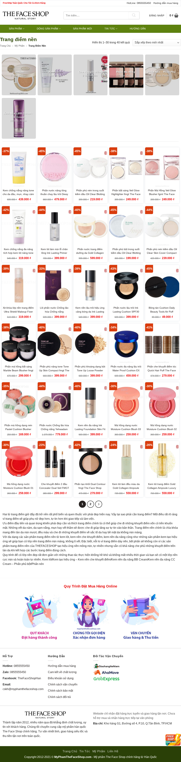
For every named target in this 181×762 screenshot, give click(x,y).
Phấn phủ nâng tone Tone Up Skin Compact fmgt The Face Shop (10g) (54, 370)
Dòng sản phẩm (47, 28)
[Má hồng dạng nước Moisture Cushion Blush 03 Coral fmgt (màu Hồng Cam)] (126, 402)
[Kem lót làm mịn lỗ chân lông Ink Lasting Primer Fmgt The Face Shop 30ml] (55, 226)
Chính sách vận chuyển (62, 684)
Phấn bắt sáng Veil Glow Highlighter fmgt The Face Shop (126, 194)
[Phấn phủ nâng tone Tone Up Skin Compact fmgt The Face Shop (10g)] (55, 343)
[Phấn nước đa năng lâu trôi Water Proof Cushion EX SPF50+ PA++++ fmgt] (126, 343)
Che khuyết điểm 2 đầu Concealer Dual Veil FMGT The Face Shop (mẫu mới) (54, 488)
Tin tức (109, 28)
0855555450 (22, 665)
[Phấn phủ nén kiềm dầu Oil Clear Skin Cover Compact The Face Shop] (162, 226)
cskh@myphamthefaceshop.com (23, 689)
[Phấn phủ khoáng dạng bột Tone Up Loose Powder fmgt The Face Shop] (91, 343)
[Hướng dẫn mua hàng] (90, 616)
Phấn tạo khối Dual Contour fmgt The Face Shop (90, 486)
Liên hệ (112, 751)
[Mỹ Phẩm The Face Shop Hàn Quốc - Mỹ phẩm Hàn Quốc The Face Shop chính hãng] (26, 15)
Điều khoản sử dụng (61, 678)
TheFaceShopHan (29, 678)
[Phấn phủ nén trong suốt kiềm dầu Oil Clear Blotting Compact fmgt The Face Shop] (91, 167)
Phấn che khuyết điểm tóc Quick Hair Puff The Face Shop (161, 370)
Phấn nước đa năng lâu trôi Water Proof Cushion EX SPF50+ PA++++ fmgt (126, 370)
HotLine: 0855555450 (139, 3)
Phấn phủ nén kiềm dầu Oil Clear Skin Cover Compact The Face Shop (162, 253)
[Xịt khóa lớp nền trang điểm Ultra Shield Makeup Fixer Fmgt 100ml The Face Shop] (19, 285)
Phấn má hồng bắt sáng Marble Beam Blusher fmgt (18, 368)
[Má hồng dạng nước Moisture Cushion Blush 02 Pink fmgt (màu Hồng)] (162, 402)
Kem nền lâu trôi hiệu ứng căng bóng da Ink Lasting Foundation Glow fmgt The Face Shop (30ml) (90, 313)
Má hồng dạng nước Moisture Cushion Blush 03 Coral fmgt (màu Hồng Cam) (126, 431)
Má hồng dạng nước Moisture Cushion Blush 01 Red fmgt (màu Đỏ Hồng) (18, 488)
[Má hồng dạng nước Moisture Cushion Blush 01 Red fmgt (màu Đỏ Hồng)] (19, 461)
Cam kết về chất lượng (62, 672)
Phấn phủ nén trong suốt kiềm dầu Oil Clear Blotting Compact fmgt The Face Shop (90, 196)
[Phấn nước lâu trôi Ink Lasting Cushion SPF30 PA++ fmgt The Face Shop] (126, 285)
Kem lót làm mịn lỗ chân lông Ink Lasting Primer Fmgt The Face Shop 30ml (54, 253)
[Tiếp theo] (98, 504)
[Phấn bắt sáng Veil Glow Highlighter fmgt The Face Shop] (126, 167)
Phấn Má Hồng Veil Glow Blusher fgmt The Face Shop (162, 194)
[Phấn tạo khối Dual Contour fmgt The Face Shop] (91, 461)
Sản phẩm (15, 28)
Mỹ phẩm (20, 45)
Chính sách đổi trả (59, 696)
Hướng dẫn (138, 28)
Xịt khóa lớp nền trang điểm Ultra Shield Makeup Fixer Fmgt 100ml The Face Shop (18, 313)
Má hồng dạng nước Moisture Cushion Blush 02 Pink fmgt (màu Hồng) (162, 429)
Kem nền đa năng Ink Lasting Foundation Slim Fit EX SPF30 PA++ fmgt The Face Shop (90, 431)
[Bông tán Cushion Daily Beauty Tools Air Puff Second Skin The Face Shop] (162, 285)
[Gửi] (134, 15)
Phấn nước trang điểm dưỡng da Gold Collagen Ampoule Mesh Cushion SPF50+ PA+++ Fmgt (90, 255)
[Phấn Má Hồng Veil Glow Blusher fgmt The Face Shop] (162, 167)
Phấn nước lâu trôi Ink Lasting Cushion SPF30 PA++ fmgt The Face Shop (126, 311)
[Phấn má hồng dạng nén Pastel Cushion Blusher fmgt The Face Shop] (19, 402)
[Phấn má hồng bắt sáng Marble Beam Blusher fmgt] (19, 343)
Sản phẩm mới (82, 28)
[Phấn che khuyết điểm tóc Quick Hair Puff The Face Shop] (162, 343)
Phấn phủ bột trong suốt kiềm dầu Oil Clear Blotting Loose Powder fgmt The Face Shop (126, 255)
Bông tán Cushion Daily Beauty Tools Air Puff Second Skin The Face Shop (162, 313)
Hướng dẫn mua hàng (165, 3)
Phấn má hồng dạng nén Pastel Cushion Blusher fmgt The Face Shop (18, 429)
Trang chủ (5, 45)
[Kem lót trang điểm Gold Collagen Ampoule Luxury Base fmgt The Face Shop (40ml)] (162, 461)
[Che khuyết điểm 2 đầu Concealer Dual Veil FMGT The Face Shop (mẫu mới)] (55, 461)
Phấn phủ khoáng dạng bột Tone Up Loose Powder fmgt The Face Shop (90, 370)
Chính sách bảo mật (60, 690)
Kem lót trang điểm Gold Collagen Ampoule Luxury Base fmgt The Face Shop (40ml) (161, 490)
